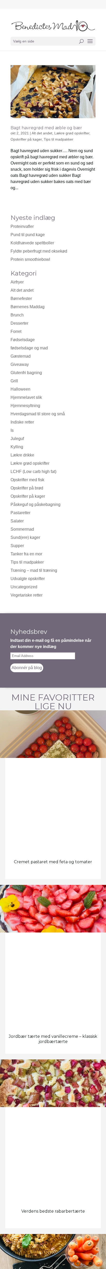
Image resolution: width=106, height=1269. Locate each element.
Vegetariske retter (26, 595)
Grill (14, 381)
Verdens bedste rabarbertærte (53, 1211)
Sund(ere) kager (25, 537)
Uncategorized (24, 587)
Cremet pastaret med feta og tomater (53, 861)
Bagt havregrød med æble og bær (46, 127)
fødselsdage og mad (29, 348)
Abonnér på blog (27, 668)
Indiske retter (22, 422)
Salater (17, 521)
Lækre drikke (22, 455)
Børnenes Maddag (28, 307)
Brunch (17, 315)
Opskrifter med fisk (27, 480)
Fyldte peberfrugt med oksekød (39, 251)
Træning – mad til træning (34, 570)
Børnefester (21, 298)
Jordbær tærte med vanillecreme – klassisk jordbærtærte (53, 1039)
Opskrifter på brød (27, 488)
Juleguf (17, 438)
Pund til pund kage (28, 234)
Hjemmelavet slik (26, 397)
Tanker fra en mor (26, 554)
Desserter (19, 323)
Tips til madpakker (58, 139)
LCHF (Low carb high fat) (33, 471)
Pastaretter (20, 513)
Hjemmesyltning (25, 405)
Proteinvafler (22, 226)
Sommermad (22, 529)
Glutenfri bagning (26, 372)
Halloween (20, 389)
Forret (16, 331)
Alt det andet (42, 133)
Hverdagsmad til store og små (38, 414)
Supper (17, 545)
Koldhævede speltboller (32, 243)
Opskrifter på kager (28, 496)
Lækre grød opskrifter (71, 133)
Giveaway (20, 364)
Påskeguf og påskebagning (35, 504)
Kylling (17, 447)
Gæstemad (21, 356)
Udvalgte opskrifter (28, 578)
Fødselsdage (23, 340)
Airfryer (17, 282)
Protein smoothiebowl (30, 259)
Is (12, 430)
